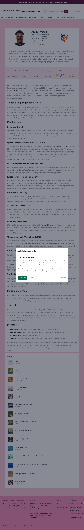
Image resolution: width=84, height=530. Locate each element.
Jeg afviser (32, 277)
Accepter (22, 278)
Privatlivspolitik (62, 277)
